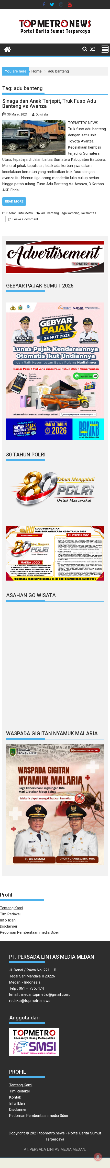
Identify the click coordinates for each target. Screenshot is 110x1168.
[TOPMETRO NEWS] (7, 48)
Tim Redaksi (10, 914)
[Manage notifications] (98, 1157)
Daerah (11, 213)
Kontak (15, 1097)
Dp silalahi (43, 114)
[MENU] (105, 49)
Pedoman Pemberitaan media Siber (29, 932)
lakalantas (88, 213)
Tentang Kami (11, 908)
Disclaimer (8, 926)
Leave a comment (25, 219)
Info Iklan (8, 920)
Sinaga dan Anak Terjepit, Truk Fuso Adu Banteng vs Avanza (49, 103)
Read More (14, 201)
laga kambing (70, 213)
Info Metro (25, 213)
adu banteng (50, 213)
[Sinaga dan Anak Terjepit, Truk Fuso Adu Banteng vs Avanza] (33, 123)
